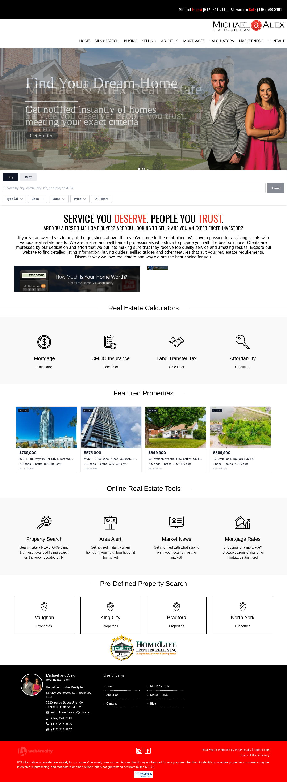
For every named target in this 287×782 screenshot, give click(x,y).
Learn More (41, 129)
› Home (109, 686)
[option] (143, 109)
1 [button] (139, 169)
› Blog (151, 703)
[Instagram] (139, 751)
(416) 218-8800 (61, 723)
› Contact (110, 703)
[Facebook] (148, 751)
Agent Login (262, 749)
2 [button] (143, 169)
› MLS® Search (158, 686)
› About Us (111, 694)
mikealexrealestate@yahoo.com (72, 712)
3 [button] (148, 169)
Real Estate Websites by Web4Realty (226, 749)
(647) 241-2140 (61, 718)
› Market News (157, 694)
